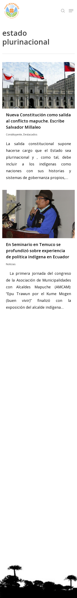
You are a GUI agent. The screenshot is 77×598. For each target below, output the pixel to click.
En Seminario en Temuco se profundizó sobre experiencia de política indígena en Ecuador (37, 251)
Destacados (30, 134)
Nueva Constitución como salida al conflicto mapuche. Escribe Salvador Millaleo (38, 121)
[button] (71, 11)
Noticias (10, 264)
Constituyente (14, 134)
